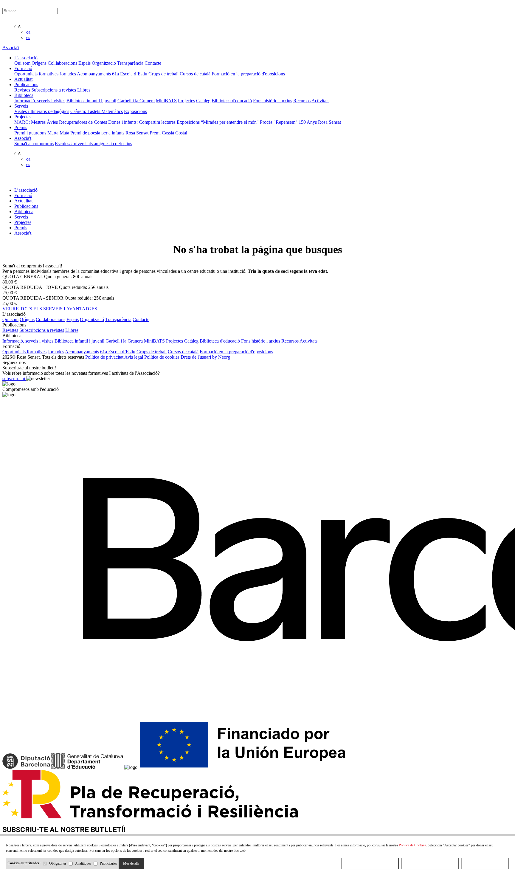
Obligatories (57, 863)
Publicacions (26, 206)
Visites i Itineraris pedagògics (41, 111)
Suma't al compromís (34, 143)
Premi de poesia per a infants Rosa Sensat (109, 132)
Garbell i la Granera (136, 100)
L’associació (26, 190)
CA (17, 26)
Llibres (83, 89)
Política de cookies (161, 357)
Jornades (68, 73)
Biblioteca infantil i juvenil (91, 100)
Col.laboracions (62, 63)
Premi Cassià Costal (168, 132)
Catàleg (203, 100)
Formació (23, 195)
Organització (104, 63)
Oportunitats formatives (36, 73)
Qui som (22, 63)
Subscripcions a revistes (53, 89)
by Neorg (221, 357)
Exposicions (135, 111)
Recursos (302, 100)
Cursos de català (195, 73)
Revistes (22, 89)
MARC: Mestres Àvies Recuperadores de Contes (60, 122)
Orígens (39, 63)
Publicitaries (108, 863)
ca (28, 32)
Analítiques (83, 863)
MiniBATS (166, 100)
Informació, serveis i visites (39, 100)
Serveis (21, 216)
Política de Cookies (412, 845)
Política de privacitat (104, 357)
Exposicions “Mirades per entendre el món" (218, 122)
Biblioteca (23, 211)
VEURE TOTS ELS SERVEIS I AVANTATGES (49, 308)
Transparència (130, 63)
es (28, 37)
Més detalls (131, 863)
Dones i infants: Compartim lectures (142, 122)
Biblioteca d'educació (232, 100)
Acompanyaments (94, 73)
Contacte (153, 63)
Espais (84, 63)
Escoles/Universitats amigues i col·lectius (93, 143)
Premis (20, 227)
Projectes (186, 100)
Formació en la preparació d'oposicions (248, 73)
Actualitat (23, 200)
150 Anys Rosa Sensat (320, 122)
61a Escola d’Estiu (129, 73)
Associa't (10, 47)
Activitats (320, 100)
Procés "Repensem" (279, 122)
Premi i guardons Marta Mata (41, 132)
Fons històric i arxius (272, 100)
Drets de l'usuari (196, 357)
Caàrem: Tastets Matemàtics (96, 111)
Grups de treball (163, 73)
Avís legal (133, 357)
